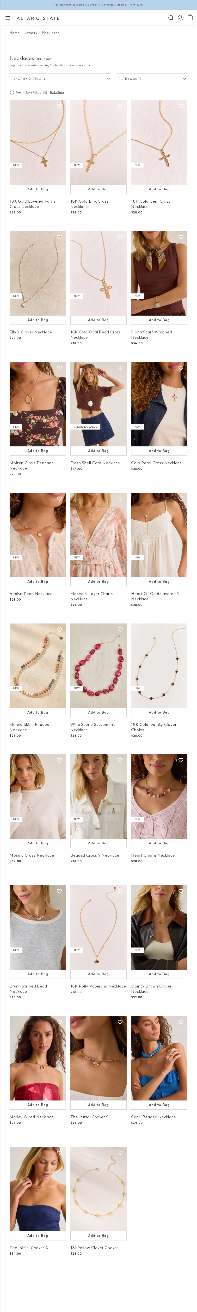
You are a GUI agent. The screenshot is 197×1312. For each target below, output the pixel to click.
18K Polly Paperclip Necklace (98, 986)
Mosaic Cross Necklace (32, 855)
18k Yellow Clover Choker (94, 1248)
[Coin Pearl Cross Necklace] (159, 404)
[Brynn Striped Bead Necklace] (38, 927)
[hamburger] (8, 17)
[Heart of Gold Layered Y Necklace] (159, 535)
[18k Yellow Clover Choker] (98, 1189)
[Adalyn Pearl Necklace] (38, 535)
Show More (99, 1283)
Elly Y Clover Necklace (31, 332)
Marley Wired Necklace (32, 1117)
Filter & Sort (130, 78)
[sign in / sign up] (180, 17)
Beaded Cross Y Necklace (94, 855)
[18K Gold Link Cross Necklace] (98, 142)
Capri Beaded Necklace (153, 1117)
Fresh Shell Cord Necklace (95, 463)
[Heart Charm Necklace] (159, 796)
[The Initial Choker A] (38, 1189)
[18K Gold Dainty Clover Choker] (159, 665)
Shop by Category (29, 78)
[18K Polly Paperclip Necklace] (98, 927)
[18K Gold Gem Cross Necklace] (159, 142)
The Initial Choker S (89, 1117)
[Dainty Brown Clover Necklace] (159, 927)
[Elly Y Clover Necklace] (38, 273)
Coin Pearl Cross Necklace (156, 463)
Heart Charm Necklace (153, 855)
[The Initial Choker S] (98, 1058)
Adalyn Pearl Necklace (31, 593)
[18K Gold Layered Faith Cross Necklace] (38, 142)
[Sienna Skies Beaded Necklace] (38, 665)
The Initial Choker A (29, 1248)
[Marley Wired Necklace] (38, 1058)
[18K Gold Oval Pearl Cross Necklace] (98, 273)
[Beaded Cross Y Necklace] (98, 796)
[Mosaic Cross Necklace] (38, 796)
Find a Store (57, 92)
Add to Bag (37, 189)
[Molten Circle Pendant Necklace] (38, 404)
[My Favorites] (59, 106)
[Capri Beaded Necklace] (159, 1058)
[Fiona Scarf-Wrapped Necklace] (159, 273)
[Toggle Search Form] (171, 17)
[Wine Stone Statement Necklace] (98, 665)
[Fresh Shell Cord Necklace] (98, 404)
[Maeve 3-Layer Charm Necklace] (98, 535)
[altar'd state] (38, 17)
